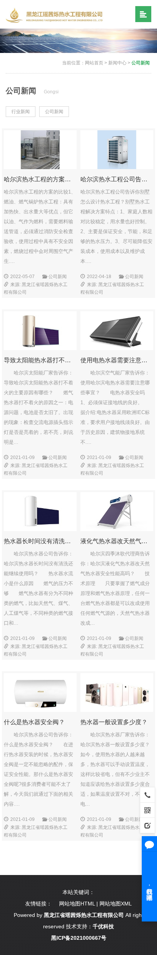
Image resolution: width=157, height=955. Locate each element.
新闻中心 (117, 63)
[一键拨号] (147, 794)
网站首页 (94, 63)
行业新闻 (20, 111)
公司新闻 (140, 63)
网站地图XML (115, 904)
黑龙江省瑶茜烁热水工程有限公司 (84, 915)
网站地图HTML (77, 904)
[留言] (147, 825)
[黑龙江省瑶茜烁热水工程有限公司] (56, 15)
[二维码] (147, 809)
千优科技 (103, 926)
